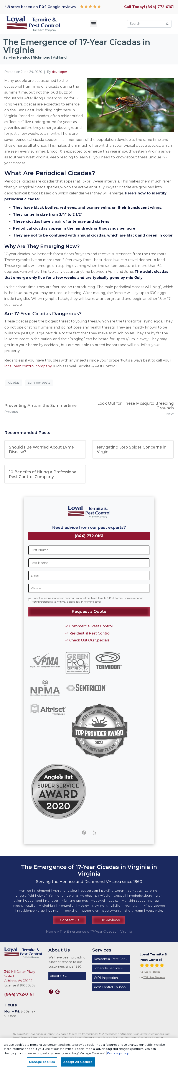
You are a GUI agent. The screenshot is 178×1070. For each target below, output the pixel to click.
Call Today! (149, 7)
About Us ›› (58, 976)
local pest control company (28, 366)
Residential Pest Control (89, 633)
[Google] (57, 991)
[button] (93, 23)
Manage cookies (42, 1061)
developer (59, 72)
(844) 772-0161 (89, 535)
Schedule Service (107, 968)
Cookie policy (118, 1053)
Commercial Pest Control (90, 626)
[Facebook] (83, 832)
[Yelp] (94, 832)
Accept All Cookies (77, 1061)
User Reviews (154, 977)
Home (51, 931)
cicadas (13, 383)
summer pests (39, 383)
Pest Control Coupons (110, 987)
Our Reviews (108, 920)
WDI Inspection (106, 978)
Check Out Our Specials (88, 640)
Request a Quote (89, 611)
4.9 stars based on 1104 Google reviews (40, 7)
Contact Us (69, 920)
